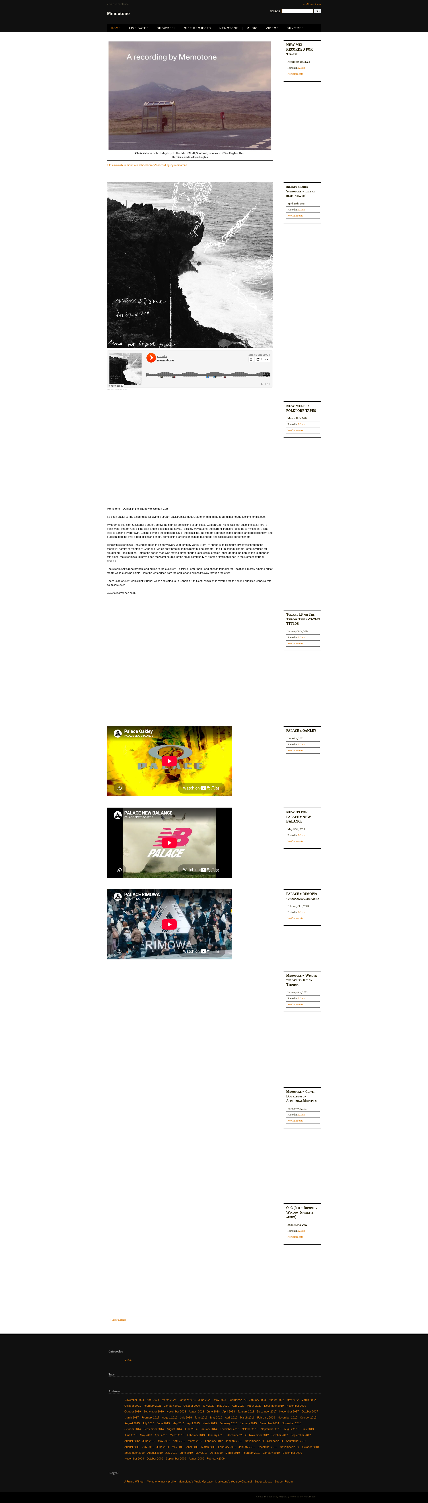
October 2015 (308, 1417)
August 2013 (291, 1429)
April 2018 (228, 1411)
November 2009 (134, 1458)
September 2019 (154, 1411)
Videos (272, 28)
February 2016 (266, 1417)
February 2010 (251, 1452)
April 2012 (179, 1440)
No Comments (295, 73)
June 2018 (213, 1411)
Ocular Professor (265, 1496)
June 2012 (148, 1440)
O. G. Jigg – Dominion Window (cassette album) (301, 1212)
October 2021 (132, 1405)
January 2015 (248, 1423)
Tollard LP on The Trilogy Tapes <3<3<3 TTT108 (303, 619)
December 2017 (267, 1411)
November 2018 (176, 1411)
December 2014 (269, 1423)
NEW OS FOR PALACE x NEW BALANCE (298, 816)
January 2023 (257, 1399)
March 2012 (195, 1440)
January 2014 (208, 1429)
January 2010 (271, 1452)
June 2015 (163, 1423)
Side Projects (197, 28)
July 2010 (171, 1452)
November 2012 (259, 1435)
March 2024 (169, 1399)
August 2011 (132, 1446)
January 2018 (246, 1411)
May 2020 (223, 1405)
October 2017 (310, 1411)
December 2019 (274, 1405)
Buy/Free (295, 28)
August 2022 (276, 1399)
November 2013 (229, 1429)
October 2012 (280, 1435)
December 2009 (292, 1452)
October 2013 (250, 1429)
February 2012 (214, 1440)
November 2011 (254, 1440)
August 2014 (174, 1429)
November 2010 (290, 1446)
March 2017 (131, 1417)
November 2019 (296, 1405)
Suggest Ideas (263, 1481)
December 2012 (237, 1435)
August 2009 (196, 1458)
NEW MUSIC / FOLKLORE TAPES (301, 408)
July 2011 (148, 1446)
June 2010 (186, 1452)
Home (116, 28)
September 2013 (271, 1429)
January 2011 (247, 1446)
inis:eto (110, 389)
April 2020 (238, 1405)
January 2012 (234, 1440)
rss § (306, 4)
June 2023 (204, 1399)
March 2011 (208, 1446)
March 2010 (232, 1452)
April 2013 (161, 1435)
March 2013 (177, 1435)
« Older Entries (118, 1319)
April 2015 (193, 1423)
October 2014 (132, 1429)
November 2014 (291, 1423)
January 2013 (216, 1435)
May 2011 (178, 1446)
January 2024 (187, 1399)
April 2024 (153, 1399)
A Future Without (134, 1481)
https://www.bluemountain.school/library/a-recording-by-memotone (147, 165)
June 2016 (201, 1417)
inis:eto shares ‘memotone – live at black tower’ (300, 191)
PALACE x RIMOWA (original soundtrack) (302, 896)
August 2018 (196, 1411)
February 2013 (196, 1435)
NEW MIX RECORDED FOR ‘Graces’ (299, 49)
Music (252, 28)
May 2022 (293, 1399)
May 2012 (164, 1440)
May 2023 (220, 1399)
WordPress (309, 1496)
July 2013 (308, 1429)
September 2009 (176, 1458)
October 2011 (275, 1440)
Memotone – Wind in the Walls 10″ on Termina (301, 980)
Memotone (229, 28)
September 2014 (154, 1429)
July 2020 (208, 1405)
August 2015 (132, 1423)
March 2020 (254, 1405)
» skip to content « (118, 4)
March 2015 (209, 1423)
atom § (313, 4)
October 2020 (191, 1405)
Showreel (166, 28)
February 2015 (228, 1423)
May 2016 (216, 1417)
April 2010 (216, 1452)
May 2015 (179, 1423)
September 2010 (134, 1452)
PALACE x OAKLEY (301, 730)
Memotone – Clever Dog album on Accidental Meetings (301, 1096)
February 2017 (150, 1417)
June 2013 (130, 1435)
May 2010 (201, 1452)
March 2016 (247, 1417)
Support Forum (284, 1481)
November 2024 (134, 1399)
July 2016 (186, 1417)
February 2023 (238, 1399)
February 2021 (152, 1405)
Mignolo (283, 1496)
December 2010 (267, 1446)
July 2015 (148, 1423)
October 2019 (132, 1411)
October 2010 (310, 1446)
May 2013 (146, 1435)
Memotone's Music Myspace (196, 1481)
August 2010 (155, 1452)
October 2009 (155, 1458)
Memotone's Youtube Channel (233, 1481)
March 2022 (308, 1399)
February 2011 (227, 1446)
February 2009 (216, 1458)
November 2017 (289, 1411)
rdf (319, 4)
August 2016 (169, 1417)
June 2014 (191, 1429)
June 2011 (162, 1446)
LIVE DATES (139, 28)
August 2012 (132, 1440)
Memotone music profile (161, 1481)
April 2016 (231, 1417)
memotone (121, 389)
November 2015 (287, 1417)
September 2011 (296, 1440)
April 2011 (192, 1446)
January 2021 (172, 1405)
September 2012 (301, 1435)
